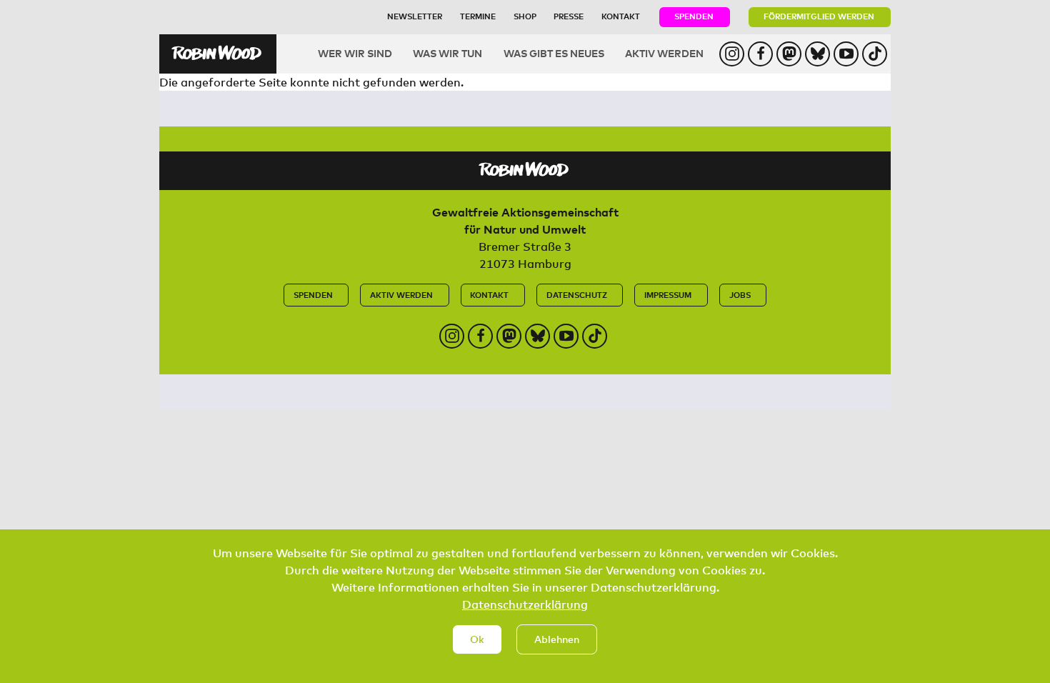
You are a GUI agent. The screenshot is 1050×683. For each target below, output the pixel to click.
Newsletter (414, 16)
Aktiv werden (664, 53)
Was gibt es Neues (554, 53)
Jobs (740, 294)
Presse (569, 16)
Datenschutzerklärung (525, 604)
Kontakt (620, 16)
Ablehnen (556, 639)
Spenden (694, 16)
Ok (477, 639)
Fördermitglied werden (819, 16)
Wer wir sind (355, 53)
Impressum (667, 294)
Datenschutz (576, 294)
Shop (525, 16)
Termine (478, 16)
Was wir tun (447, 53)
